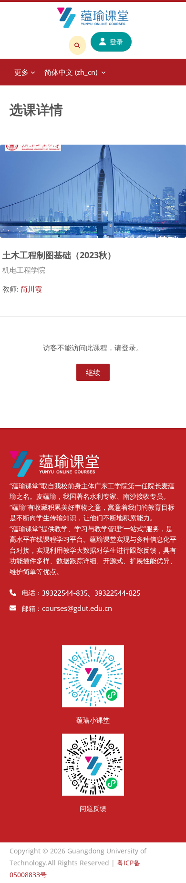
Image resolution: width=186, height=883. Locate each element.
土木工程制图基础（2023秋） (59, 255)
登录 (116, 41)
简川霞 (31, 289)
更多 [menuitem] (21, 72)
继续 (93, 372)
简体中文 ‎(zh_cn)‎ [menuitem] (70, 72)
